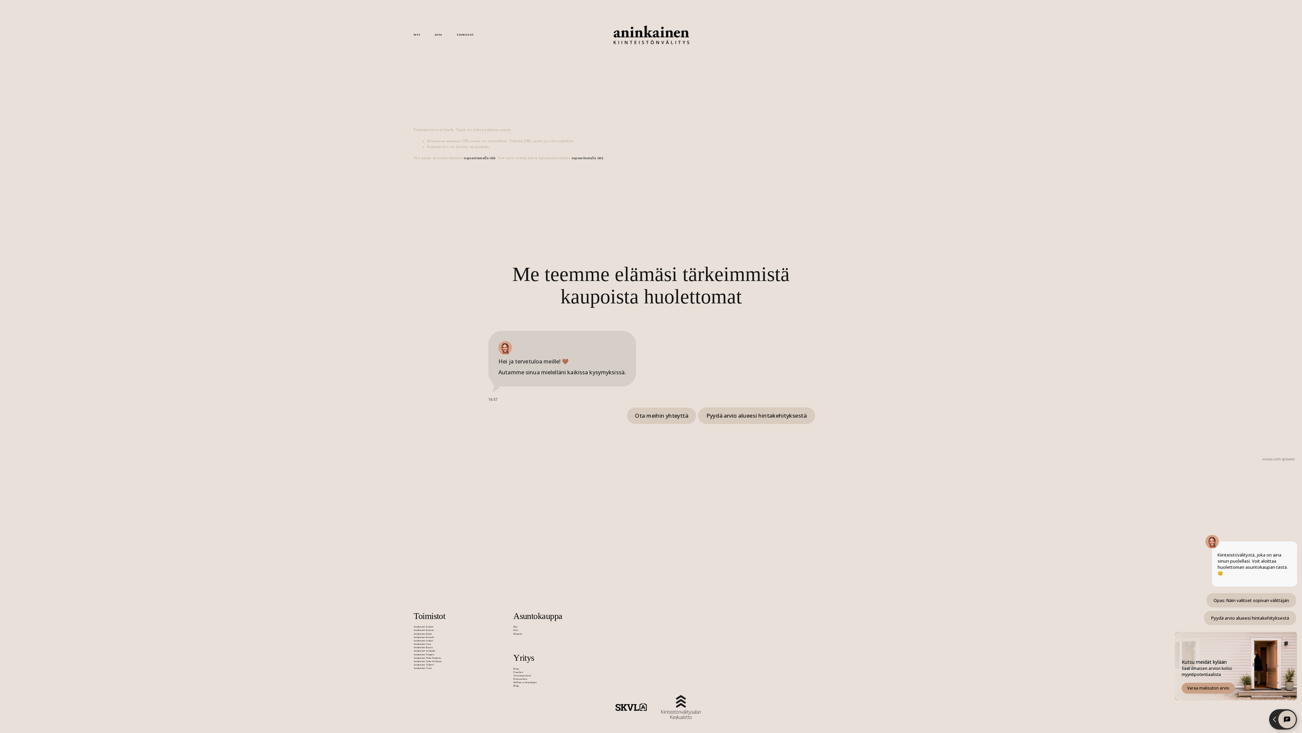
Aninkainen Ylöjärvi (424, 664)
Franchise (518, 672)
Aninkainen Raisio (423, 647)
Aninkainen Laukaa (423, 640)
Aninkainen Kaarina (424, 630)
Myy (515, 626)
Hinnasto (517, 634)
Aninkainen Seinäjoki (424, 651)
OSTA (438, 35)
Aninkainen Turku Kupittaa (427, 658)
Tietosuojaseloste (522, 675)
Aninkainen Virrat (423, 668)
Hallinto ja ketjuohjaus (525, 682)
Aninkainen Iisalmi (423, 626)
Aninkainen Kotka (423, 634)
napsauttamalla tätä (480, 158)
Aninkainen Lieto (422, 644)
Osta (515, 630)
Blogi (516, 685)
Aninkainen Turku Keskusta (428, 661)
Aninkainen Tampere (424, 654)
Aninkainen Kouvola (424, 637)
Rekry (516, 669)
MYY (417, 35)
